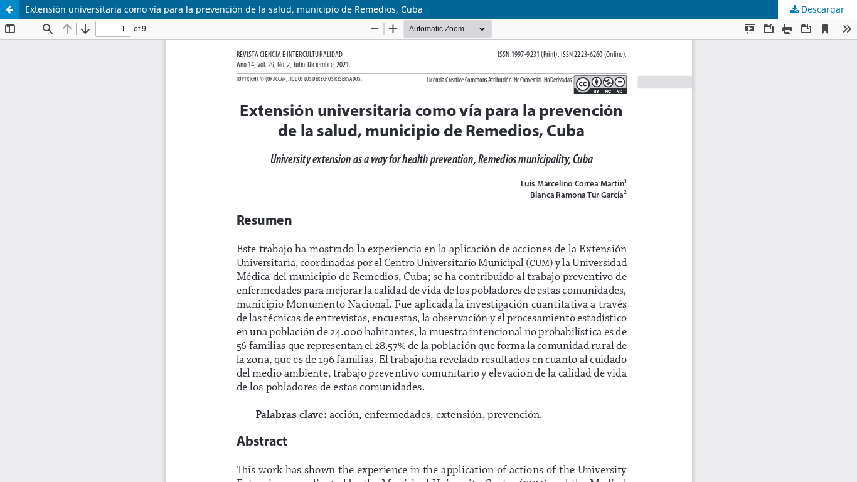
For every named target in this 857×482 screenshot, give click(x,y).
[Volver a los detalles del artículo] (9, 9)
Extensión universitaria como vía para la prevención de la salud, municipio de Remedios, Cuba (224, 9)
